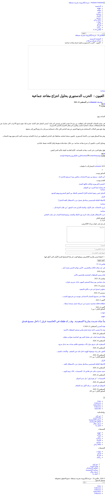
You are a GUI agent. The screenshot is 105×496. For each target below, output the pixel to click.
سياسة (98, 14)
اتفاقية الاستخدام (95, 421)
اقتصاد (98, 16)
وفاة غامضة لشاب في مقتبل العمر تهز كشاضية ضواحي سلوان (84, 337)
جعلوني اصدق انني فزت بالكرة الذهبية (92, 289)
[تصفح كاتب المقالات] (101, 164)
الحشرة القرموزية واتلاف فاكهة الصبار (92, 184)
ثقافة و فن (97, 20)
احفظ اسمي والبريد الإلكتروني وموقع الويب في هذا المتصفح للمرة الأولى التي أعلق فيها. (73, 257)
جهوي (99, 8)
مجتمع (99, 18)
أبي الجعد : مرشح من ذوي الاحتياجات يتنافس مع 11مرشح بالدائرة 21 (82, 177)
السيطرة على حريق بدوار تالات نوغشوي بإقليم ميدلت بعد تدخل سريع (82, 344)
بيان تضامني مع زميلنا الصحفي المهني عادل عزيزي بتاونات (85, 282)
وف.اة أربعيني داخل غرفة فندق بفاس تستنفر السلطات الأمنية (84, 330)
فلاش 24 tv (97, 29)
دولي (99, 12)
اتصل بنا (98, 425)
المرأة (99, 26)
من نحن (98, 416)
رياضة (99, 27)
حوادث (98, 22)
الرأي (99, 24)
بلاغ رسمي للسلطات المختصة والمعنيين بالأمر (89, 275)
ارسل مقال (97, 423)
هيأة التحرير (97, 418)
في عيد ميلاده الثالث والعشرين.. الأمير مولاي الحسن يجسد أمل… (83, 268)
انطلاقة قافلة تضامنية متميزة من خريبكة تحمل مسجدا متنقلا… (84, 303)
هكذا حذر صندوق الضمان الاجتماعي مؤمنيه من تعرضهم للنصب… (83, 296)
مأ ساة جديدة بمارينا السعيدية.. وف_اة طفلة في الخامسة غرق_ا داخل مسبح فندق (63, 321)
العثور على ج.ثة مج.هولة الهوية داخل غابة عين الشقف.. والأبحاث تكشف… (80, 351)
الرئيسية (98, 6)
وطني (99, 10)
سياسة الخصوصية (95, 420)
